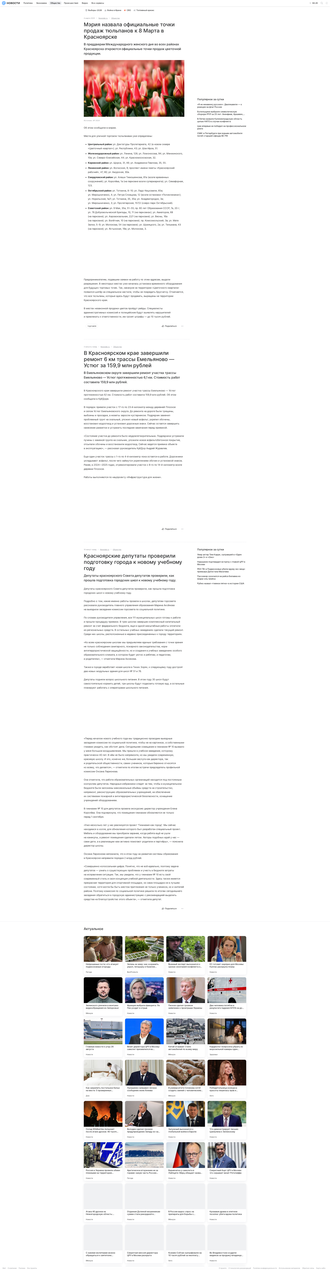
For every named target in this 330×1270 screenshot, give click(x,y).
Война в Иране (114, 10)
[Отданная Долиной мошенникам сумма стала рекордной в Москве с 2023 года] (144, 1202)
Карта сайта (320, 1268)
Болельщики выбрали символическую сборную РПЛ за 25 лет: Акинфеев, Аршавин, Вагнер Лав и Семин (220, 112)
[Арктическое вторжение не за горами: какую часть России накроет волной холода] (144, 1161)
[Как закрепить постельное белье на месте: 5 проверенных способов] (103, 1079)
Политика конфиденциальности (265, 1268)
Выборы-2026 (95, 10)
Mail (4, 1268)
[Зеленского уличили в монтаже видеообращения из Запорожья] (103, 996)
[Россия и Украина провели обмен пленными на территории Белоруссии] (103, 1161)
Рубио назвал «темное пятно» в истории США (220, 583)
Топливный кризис (145, 10)
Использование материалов (289, 1268)
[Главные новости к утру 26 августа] (103, 1037)
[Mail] (4, 3)
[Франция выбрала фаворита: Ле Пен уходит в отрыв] (144, 996)
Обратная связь (308, 1268)
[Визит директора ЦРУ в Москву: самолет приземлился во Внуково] (144, 1037)
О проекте (222, 1268)
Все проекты (32, 1268)
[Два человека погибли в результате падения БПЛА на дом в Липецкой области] (227, 996)
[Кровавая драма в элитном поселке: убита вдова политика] (227, 1202)
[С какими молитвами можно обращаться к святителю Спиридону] (103, 1244)
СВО (129, 10)
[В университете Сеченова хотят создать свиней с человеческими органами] (185, 1079)
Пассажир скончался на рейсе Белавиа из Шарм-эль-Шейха (218, 577)
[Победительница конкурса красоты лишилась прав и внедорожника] (227, 1079)
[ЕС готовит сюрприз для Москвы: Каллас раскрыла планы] (227, 955)
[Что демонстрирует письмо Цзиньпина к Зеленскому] (227, 1120)
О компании (12, 1268)
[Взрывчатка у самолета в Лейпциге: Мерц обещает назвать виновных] (185, 1161)
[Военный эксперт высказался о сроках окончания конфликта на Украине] (185, 955)
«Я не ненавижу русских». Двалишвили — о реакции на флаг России (219, 105)
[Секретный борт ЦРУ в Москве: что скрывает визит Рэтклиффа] (227, 1161)
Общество (115, 18)
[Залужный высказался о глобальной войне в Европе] (185, 1120)
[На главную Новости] (13, 3)
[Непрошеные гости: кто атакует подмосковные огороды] (103, 955)
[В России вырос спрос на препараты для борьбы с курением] (185, 1202)
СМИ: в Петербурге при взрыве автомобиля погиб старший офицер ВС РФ (219, 134)
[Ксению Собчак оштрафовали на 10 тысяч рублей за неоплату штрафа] (185, 1244)
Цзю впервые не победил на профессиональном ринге (221, 127)
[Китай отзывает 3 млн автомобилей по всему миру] (185, 1037)
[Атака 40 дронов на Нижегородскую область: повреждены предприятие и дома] (103, 1202)
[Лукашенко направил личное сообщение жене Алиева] (144, 1079)
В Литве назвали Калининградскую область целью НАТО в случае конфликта (219, 120)
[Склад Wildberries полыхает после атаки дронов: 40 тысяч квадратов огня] (103, 1120)
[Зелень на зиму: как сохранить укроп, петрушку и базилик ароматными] (144, 955)
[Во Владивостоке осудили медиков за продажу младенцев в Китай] (227, 1244)
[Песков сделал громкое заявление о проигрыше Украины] (185, 996)
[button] (134, 88)
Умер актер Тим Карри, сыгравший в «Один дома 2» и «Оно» (219, 555)
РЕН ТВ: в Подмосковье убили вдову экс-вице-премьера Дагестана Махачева (221, 570)
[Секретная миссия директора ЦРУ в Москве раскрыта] (144, 1244)
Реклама (22, 1268)
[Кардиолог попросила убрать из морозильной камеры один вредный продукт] (227, 1037)
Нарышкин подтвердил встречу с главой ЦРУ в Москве (221, 563)
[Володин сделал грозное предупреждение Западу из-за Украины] (144, 1120)
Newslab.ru (103, 18)
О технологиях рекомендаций (240, 1268)
